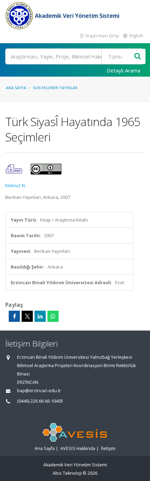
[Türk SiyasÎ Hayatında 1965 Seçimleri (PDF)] (14, 168)
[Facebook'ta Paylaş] (14, 316)
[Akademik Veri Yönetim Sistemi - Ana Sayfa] (20, 15)
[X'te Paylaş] (27, 316)
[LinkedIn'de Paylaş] (40, 316)
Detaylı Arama (123, 70)
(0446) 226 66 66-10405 (40, 401)
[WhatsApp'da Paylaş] (53, 316)
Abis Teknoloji (67, 473)
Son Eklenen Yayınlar (55, 87)
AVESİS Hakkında (77, 448)
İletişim (108, 448)
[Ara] (137, 56)
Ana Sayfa (16, 87)
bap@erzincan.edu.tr (39, 391)
